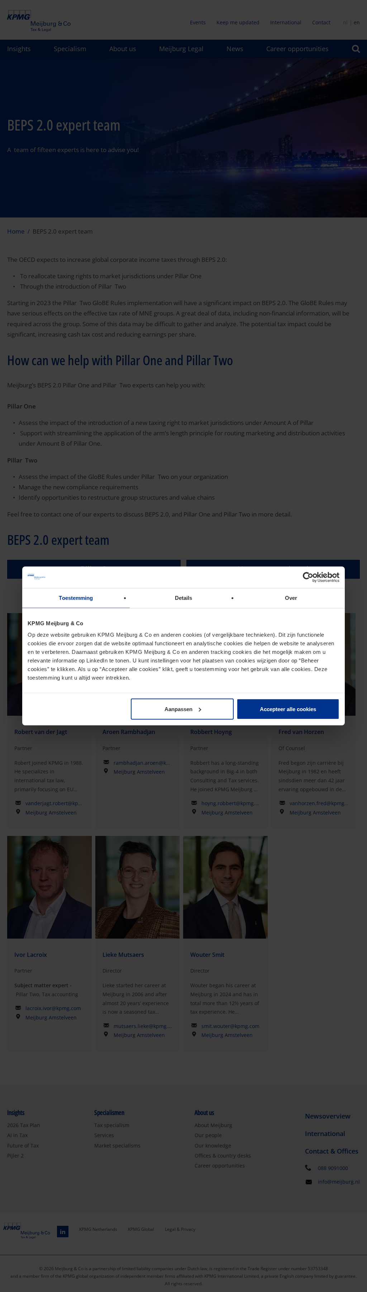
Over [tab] (291, 598)
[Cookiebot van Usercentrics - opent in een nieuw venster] (308, 577)
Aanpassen (178, 709)
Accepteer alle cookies (288, 709)
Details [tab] (183, 598)
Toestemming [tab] (76, 598)
